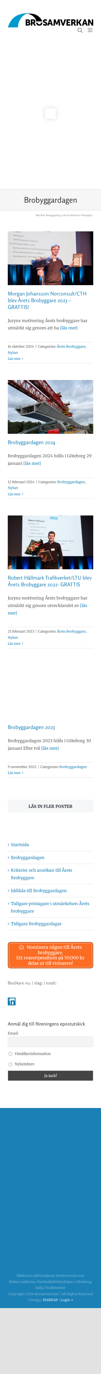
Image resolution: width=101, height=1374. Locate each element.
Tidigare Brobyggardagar (36, 923)
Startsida (20, 844)
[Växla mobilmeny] (90, 30)
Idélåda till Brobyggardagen (39, 890)
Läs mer (14, 358)
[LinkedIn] (12, 1001)
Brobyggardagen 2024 (31, 442)
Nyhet (13, 353)
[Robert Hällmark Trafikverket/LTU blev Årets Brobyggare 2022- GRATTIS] (50, 542)
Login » (67, 1300)
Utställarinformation (32, 1053)
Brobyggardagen (71, 482)
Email (13, 1033)
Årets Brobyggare (71, 346)
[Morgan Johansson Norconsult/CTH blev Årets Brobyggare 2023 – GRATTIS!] (50, 258)
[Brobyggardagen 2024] (50, 407)
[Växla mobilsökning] (80, 30)
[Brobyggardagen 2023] (50, 692)
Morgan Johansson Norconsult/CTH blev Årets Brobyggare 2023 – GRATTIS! (47, 300)
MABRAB (50, 1300)
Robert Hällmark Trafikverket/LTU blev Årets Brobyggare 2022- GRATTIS (49, 581)
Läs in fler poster (50, 806)
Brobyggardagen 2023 (31, 727)
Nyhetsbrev (24, 1064)
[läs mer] (68, 327)
